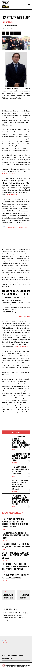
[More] (23, 33)
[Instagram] (17, 651)
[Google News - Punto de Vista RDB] (16, 419)
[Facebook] (3, 33)
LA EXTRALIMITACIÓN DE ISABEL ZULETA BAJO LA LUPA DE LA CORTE (15, 576)
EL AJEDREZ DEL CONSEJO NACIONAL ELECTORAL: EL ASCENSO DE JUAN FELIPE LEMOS (21, 457)
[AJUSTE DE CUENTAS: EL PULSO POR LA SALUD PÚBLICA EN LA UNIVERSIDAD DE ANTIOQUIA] (6, 483)
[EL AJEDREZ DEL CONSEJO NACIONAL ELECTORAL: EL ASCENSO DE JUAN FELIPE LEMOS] (6, 457)
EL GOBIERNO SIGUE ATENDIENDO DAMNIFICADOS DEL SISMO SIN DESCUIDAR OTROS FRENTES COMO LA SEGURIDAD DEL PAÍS (21, 442)
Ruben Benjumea (12, 25)
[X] (7, 33)
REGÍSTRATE (23, 598)
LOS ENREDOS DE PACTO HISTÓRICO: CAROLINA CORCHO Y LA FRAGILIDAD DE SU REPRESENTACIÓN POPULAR (20, 500)
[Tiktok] (13, 651)
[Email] (19, 33)
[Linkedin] (11, 33)
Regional (14, 463)
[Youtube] (22, 651)
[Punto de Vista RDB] (5, 4)
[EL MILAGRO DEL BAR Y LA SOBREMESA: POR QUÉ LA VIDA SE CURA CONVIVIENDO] (6, 470)
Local (13, 449)
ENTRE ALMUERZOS (8, 598)
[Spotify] (27, 651)
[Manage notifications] (3, 665)
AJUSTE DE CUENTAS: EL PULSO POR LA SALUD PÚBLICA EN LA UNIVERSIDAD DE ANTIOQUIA (20, 484)
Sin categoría (8, 22)
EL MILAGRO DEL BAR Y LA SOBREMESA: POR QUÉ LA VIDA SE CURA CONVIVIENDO (21, 470)
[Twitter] (8, 651)
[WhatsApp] (15, 33)
